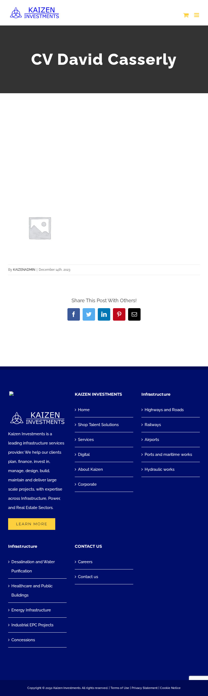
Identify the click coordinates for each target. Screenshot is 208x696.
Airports (152, 439)
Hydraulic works (159, 469)
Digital (84, 454)
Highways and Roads (164, 409)
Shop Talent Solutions (98, 424)
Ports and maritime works (168, 454)
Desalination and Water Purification (33, 566)
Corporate (87, 484)
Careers (85, 561)
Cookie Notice (170, 688)
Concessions (23, 639)
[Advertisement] (104, 134)
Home (84, 409)
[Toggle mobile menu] (197, 15)
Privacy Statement (145, 688)
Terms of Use (119, 688)
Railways (153, 424)
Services (86, 439)
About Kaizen (90, 469)
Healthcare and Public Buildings (32, 591)
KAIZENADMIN (24, 270)
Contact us (88, 576)
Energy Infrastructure (31, 610)
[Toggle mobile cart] (186, 15)
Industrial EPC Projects (32, 625)
